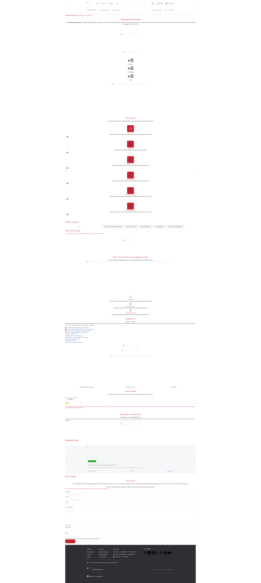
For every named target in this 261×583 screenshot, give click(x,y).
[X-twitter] (161, 553)
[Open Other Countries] (120, 10)
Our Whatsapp (171, 3)
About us (104, 3)
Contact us (110, 3)
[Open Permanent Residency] (97, 10)
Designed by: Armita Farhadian (96, 576)
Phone (66, 502)
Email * (67, 496)
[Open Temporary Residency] (110, 10)
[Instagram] (145, 553)
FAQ (117, 3)
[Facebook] (165, 553)
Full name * (68, 491)
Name (66, 533)
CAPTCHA (68, 525)
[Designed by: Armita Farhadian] (88, 576)
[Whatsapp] (157, 553)
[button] (66, 171)
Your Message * (69, 507)
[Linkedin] (153, 553)
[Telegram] (149, 553)
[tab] (89, 226)
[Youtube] (169, 553)
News (98, 3)
